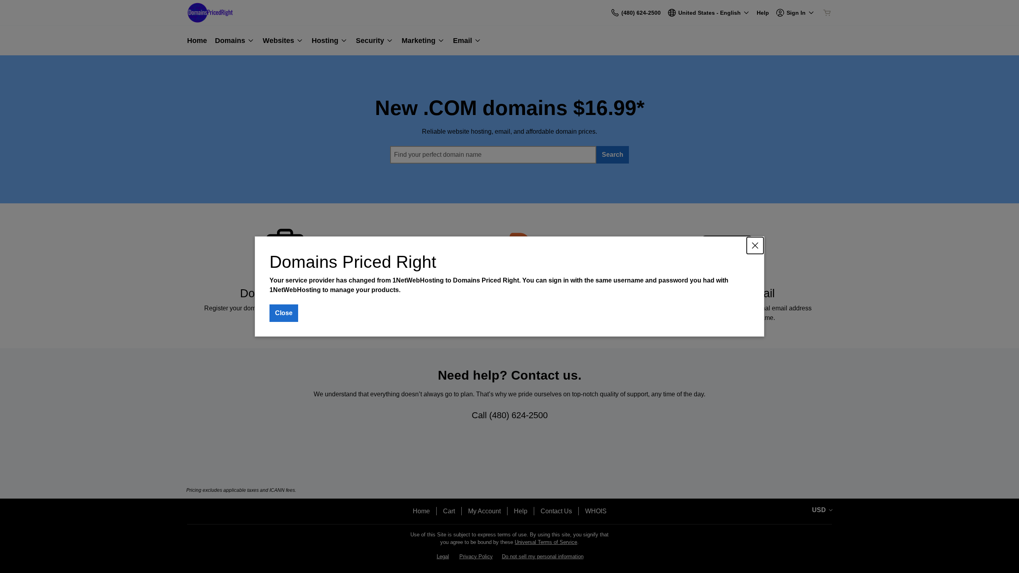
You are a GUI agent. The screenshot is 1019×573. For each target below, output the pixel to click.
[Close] (755, 245)
